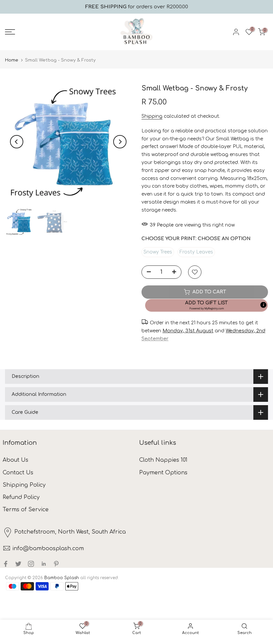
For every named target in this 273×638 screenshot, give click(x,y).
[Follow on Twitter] (18, 564)
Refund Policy (21, 497)
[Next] (120, 141)
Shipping (151, 116)
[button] (206, 305)
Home (11, 60)
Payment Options (163, 473)
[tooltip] (263, 305)
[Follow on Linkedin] (44, 564)
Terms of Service (26, 510)
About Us (15, 460)
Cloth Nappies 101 (163, 460)
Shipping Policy (24, 485)
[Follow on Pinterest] (56, 564)
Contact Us (18, 473)
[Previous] (16, 141)
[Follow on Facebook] (6, 564)
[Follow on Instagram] (31, 564)
